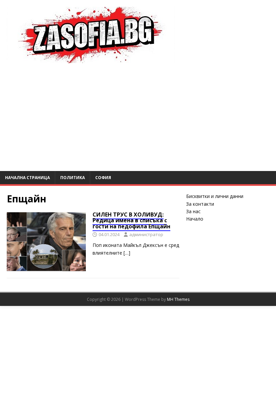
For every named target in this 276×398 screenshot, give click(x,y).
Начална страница (27, 177)
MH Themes (178, 299)
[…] (127, 253)
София (103, 177)
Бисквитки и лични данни (214, 196)
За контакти (200, 204)
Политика (72, 177)
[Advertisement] (138, 120)
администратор (146, 234)
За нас (193, 211)
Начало (194, 219)
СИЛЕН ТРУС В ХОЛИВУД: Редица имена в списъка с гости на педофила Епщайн (131, 220)
